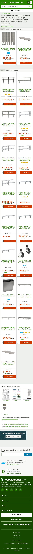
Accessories (14, 70)
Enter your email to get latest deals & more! (15, 451)
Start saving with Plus (13, 464)
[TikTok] (16, 489)
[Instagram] (2, 489)
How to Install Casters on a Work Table (17, 424)
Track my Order (16, 519)
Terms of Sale (16, 532)
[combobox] (16, 6)
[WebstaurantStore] (16, 479)
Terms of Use (16, 538)
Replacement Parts (16, 29)
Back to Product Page (7, 26)
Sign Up (27, 454)
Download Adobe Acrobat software (10, 419)
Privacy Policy (16, 535)
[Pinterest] (20, 489)
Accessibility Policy (16, 540)
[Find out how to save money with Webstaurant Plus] (8, 53)
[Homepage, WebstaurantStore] (16, 2)
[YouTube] (6, 489)
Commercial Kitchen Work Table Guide (17, 426)
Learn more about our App (14, 473)
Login (22, 59)
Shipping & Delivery (23, 524)
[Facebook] (11, 489)
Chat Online (8, 524)
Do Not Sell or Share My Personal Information (16, 543)
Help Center (16, 515)
